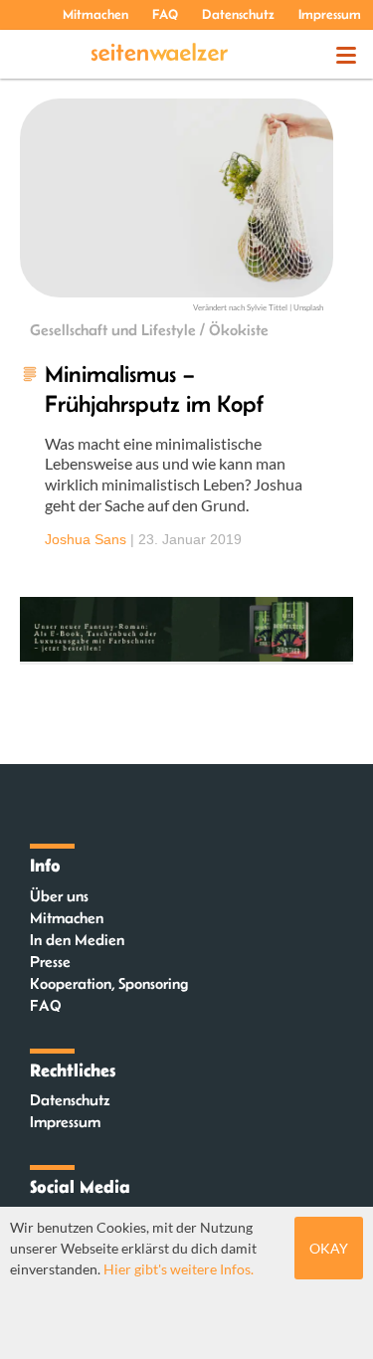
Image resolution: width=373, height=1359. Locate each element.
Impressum (329, 14)
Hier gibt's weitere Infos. (178, 1269)
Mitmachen (95, 14)
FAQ (165, 14)
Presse (50, 961)
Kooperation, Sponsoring (109, 983)
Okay (328, 1248)
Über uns (59, 895)
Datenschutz (238, 14)
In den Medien (77, 939)
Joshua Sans (85, 539)
